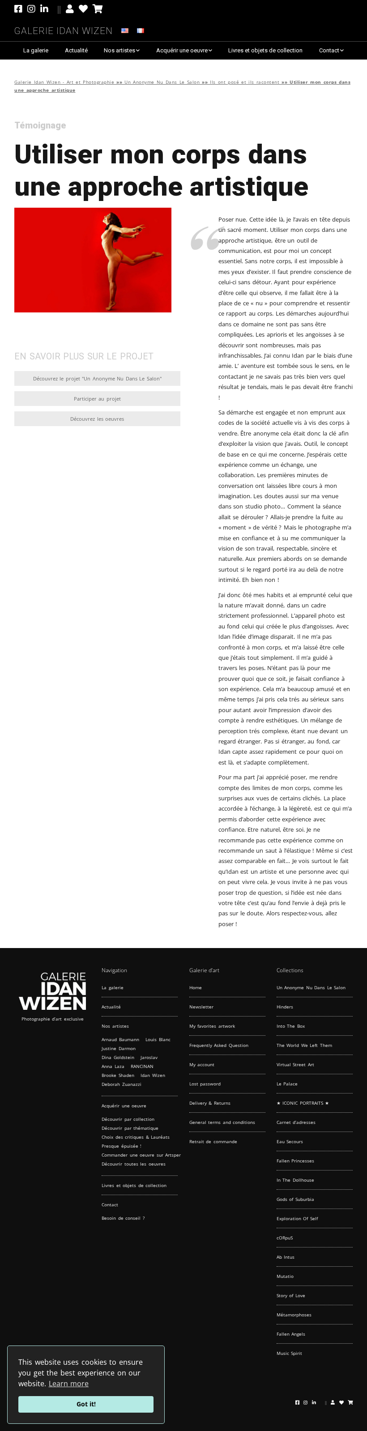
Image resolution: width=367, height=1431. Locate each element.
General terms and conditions (222, 1122)
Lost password (205, 1084)
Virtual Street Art (295, 1064)
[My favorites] (83, 9)
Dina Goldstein (118, 1057)
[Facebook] (19, 9)
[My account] (70, 9)
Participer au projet (97, 398)
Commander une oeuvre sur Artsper (141, 1155)
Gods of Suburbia (295, 1199)
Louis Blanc (158, 1039)
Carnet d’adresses (296, 1122)
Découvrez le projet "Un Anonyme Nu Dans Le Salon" (97, 378)
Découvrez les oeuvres (97, 418)
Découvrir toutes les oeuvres (134, 1164)
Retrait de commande (213, 1141)
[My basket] (98, 9)
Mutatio (285, 1276)
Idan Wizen (153, 1075)
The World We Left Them (304, 1045)
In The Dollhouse (295, 1180)
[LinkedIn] (50, 9)
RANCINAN (142, 1066)
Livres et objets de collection (265, 50)
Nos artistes (119, 50)
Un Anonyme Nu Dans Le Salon (162, 82)
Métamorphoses (294, 1314)
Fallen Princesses (296, 1161)
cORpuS (285, 1238)
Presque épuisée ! (121, 1146)
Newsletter (201, 1007)
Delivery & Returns (209, 1103)
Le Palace (287, 1084)
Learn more (69, 1383)
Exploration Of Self (297, 1218)
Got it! (86, 1404)
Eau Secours (290, 1141)
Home (195, 987)
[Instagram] (31, 9)
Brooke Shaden (118, 1075)
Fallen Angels (291, 1334)
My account (202, 1064)
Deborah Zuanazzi (121, 1084)
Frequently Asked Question (218, 1045)
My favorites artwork (212, 1026)
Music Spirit (290, 1353)
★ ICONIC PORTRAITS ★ (303, 1103)
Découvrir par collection (128, 1119)
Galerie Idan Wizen (63, 29)
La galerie (35, 50)
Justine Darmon (119, 1048)
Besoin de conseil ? (123, 1218)
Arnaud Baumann (120, 1039)
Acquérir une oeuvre (182, 50)
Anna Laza (113, 1066)
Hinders (285, 1007)
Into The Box (291, 1026)
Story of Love (291, 1295)
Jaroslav (149, 1057)
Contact (329, 50)
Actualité (76, 50)
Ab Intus (286, 1257)
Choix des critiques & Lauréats (136, 1137)
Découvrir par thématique (130, 1128)
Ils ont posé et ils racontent (244, 82)
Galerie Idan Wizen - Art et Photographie (64, 82)
